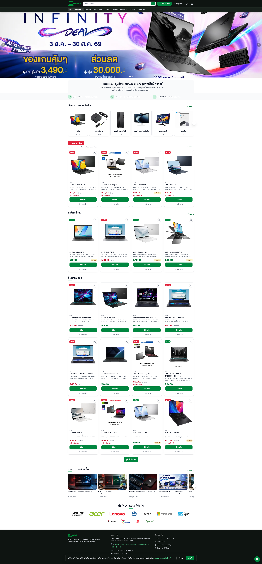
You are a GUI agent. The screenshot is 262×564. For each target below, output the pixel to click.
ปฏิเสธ (181, 558)
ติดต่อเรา (132, 10)
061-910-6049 (116, 547)
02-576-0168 (120, 544)
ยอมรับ (190, 558)
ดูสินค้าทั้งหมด (131, 459)
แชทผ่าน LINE (161, 541)
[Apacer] (149, 521)
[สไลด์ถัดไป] (259, 45)
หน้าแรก (88, 10)
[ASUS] (77, 513)
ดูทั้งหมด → (190, 106)
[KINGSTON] (112, 521)
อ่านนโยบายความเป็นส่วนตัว (162, 558)
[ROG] (137, 521)
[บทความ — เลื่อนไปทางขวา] (194, 486)
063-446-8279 (143, 544)
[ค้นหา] (153, 4)
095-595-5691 (131, 544)
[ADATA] (125, 521)
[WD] (184, 513)
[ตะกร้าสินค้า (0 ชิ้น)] (192, 3)
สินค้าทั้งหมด (98, 10)
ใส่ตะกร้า (83, 199)
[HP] (134, 513)
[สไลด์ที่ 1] (129, 76)
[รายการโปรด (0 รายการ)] (186, 3)
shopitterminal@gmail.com (124, 550)
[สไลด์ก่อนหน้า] (3, 45)
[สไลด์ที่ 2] (131, 76)
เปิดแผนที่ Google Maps (164, 545)
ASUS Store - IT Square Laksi (166, 538)
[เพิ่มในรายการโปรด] (95, 153)
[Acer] (97, 513)
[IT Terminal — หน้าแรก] (75, 3)
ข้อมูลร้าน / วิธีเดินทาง (163, 548)
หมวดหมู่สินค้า (76, 10)
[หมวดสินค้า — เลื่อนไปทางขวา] (194, 123)
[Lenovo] (117, 513)
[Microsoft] (164, 513)
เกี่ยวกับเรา (141, 10)
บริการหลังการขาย (119, 10)
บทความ (107, 10)
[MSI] (147, 513)
